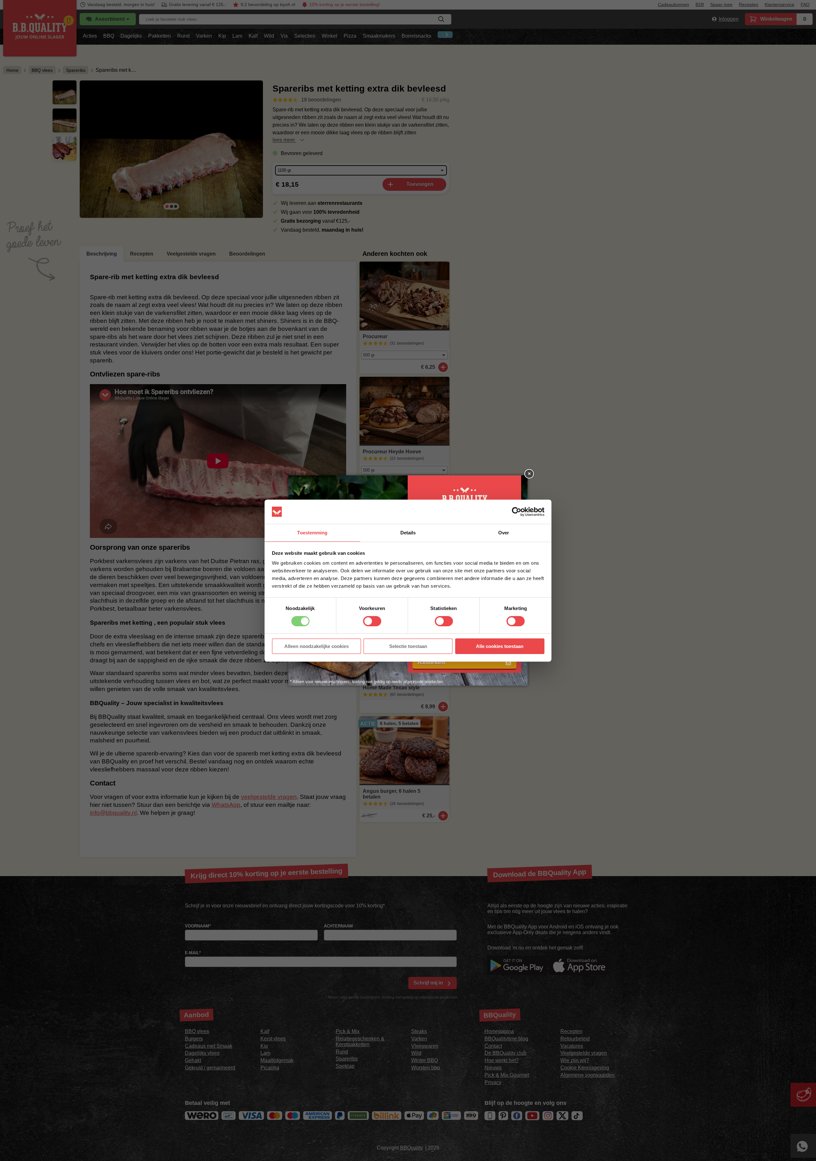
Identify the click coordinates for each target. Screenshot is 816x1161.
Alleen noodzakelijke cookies (316, 646)
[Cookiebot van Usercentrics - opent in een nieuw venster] (516, 512)
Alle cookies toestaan (499, 646)
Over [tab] (503, 532)
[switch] (372, 621)
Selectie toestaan (408, 646)
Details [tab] (408, 532)
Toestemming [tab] (312, 532)
